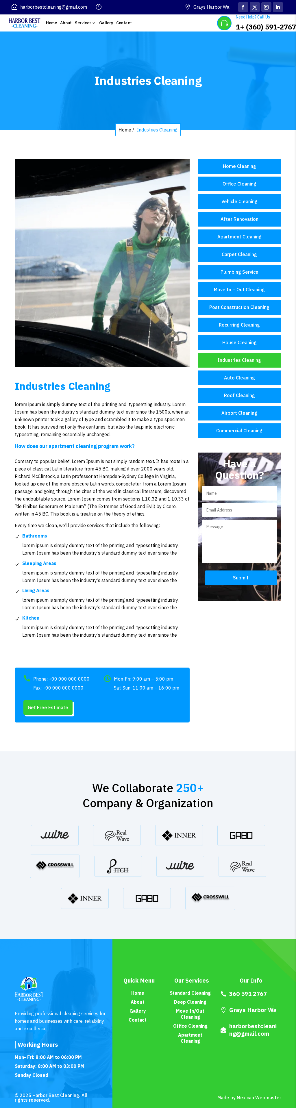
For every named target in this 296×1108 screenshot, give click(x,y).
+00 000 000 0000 (69, 679)
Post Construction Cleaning (239, 307)
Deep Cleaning (190, 1002)
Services (83, 22)
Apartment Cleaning (239, 237)
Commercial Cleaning (239, 430)
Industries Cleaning (157, 130)
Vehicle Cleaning (239, 201)
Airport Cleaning (239, 413)
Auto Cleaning (239, 378)
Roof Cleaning (239, 395)
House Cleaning (239, 342)
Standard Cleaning (190, 993)
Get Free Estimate (48, 707)
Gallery (106, 22)
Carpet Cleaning (239, 254)
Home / (126, 130)
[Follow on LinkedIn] (278, 7)
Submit (241, 578)
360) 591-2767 (272, 27)
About (66, 22)
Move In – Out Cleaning (239, 289)
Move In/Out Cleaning (190, 1014)
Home (51, 22)
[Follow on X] (255, 7)
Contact (124, 22)
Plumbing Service (239, 272)
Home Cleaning (239, 166)
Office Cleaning (239, 184)
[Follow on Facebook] (243, 7)
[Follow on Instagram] (266, 7)
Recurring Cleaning (239, 325)
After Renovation (239, 219)
